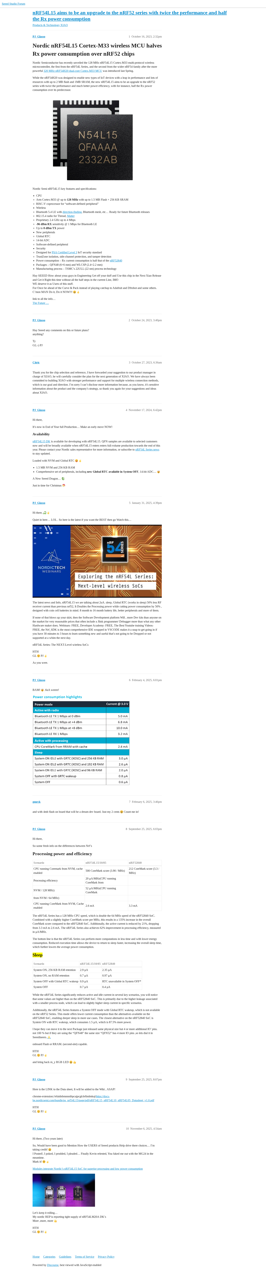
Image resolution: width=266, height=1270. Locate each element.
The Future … (41, 303)
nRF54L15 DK (41, 441)
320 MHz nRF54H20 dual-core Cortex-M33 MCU (73, 70)
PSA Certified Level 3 (64, 252)
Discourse (52, 1265)
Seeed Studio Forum (13, 3)
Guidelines (65, 1256)
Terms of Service (84, 1256)
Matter (71, 215)
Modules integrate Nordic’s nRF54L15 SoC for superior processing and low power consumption (88, 1168)
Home (36, 1256)
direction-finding (72, 211)
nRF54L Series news (147, 449)
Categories (49, 1256)
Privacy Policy (106, 1256)
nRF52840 (116, 260)
